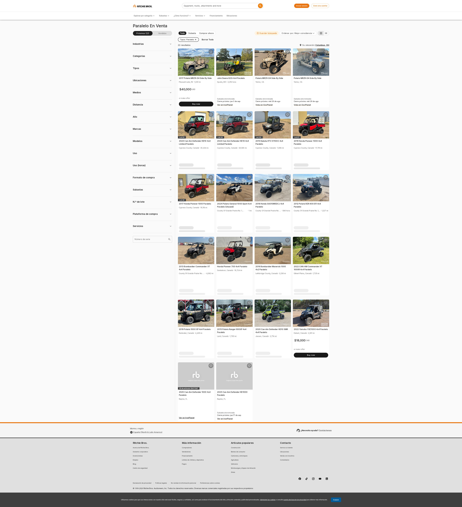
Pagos (184, 464)
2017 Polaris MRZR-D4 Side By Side (195, 78)
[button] (267, 33)
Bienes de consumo (238, 452)
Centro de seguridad (140, 468)
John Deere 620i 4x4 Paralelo (231, 78)
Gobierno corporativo (140, 452)
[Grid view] (321, 33)
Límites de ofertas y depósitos (193, 460)
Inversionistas (138, 456)
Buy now (196, 104)
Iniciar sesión (301, 6)
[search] (169, 239)
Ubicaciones (232, 16)
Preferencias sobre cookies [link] (210, 483)
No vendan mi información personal (183, 483)
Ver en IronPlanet (225, 105)
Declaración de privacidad (142, 483)
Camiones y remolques (239, 456)
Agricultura (234, 460)
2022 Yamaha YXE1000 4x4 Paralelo (311, 329)
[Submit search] (260, 5)
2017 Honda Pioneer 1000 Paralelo (195, 204)
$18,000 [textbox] (300, 340)
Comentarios (284, 460)
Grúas (233, 472)
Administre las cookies (268, 500)
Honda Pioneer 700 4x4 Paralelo (232, 266)
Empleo (135, 460)
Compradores (187, 448)
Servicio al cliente (286, 448)
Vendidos (162, 33)
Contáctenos (325, 430)
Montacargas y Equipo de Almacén (243, 468)
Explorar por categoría (143, 16)
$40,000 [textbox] (185, 89)
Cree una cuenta (320, 6)
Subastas (163, 16)
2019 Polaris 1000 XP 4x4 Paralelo (195, 329)
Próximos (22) (142, 33)
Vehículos (234, 464)
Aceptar (336, 500)
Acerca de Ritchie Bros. (141, 448)
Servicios (199, 16)
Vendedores (186, 452)
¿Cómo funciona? (181, 16)
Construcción (235, 448)
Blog (134, 464)
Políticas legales (161, 483)
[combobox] (298, 33)
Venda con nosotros (287, 456)
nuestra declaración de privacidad (294, 500)
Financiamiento (216, 16)
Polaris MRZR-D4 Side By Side (269, 78)
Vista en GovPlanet (264, 105)
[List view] (326, 33)
